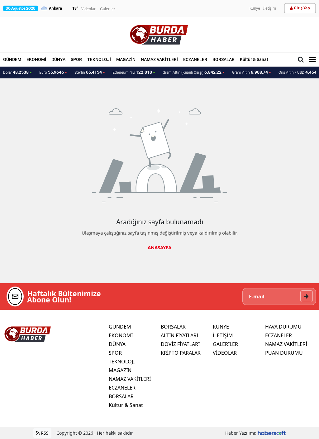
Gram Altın (250, 72)
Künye (255, 8)
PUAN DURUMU (284, 352)
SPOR (76, 59)
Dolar (16, 72)
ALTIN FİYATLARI (179, 335)
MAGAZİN (126, 59)
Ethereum (132, 72)
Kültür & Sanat (254, 59)
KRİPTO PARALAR (181, 352)
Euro (51, 72)
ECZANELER (195, 59)
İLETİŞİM (223, 335)
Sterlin (88, 72)
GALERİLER (225, 344)
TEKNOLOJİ (99, 59)
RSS (44, 433)
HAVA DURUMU (283, 326)
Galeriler (107, 9)
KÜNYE (221, 326)
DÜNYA (58, 59)
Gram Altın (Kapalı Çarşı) (192, 72)
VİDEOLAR (225, 352)
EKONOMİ (36, 59)
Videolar (88, 9)
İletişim (269, 8)
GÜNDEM (12, 59)
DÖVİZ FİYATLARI (180, 344)
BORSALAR (223, 59)
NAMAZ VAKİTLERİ (159, 59)
